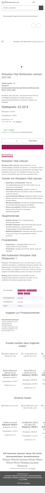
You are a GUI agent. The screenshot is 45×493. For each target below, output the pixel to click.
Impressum (21, 453)
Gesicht (20, 293)
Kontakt (39, 453)
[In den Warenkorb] (22, 147)
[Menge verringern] (4, 141)
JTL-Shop (27, 483)
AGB (4, 453)
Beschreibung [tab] (7, 155)
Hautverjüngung (31, 290)
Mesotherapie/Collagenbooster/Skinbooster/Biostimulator (20, 88)
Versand (18, 121)
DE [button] (33, 2)
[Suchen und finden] (41, 8)
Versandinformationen (31, 456)
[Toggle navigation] (3, 1)
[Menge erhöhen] (41, 141)
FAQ (33, 453)
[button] (38, 2)
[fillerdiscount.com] (11, 2)
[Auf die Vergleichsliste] (33, 25)
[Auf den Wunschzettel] (39, 25)
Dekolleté (27, 293)
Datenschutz (11, 453)
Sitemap (29, 453)
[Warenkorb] (41, 2)
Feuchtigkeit (21, 290)
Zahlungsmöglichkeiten (14, 456)
